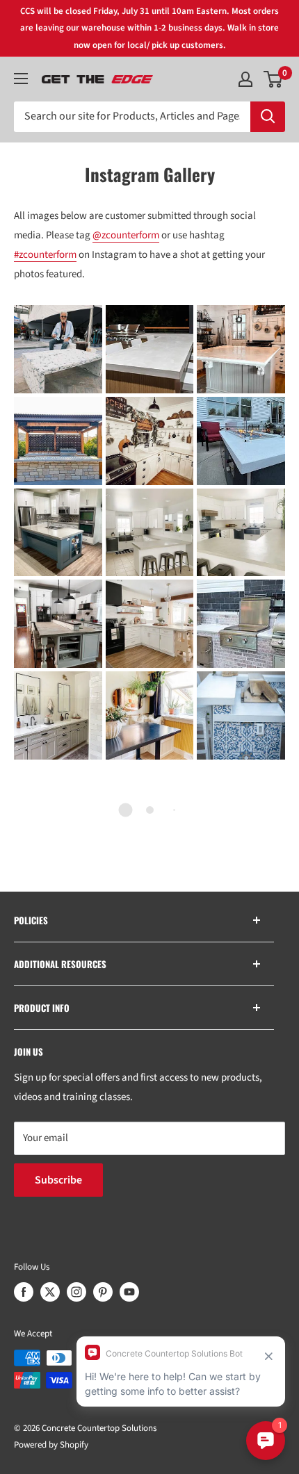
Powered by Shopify (51, 1445)
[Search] (267, 116)
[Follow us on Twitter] (50, 1292)
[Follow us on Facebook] (23, 1292)
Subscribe (58, 1180)
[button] (58, 349)
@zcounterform (125, 235)
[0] (273, 79)
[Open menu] (21, 78)
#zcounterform (45, 254)
